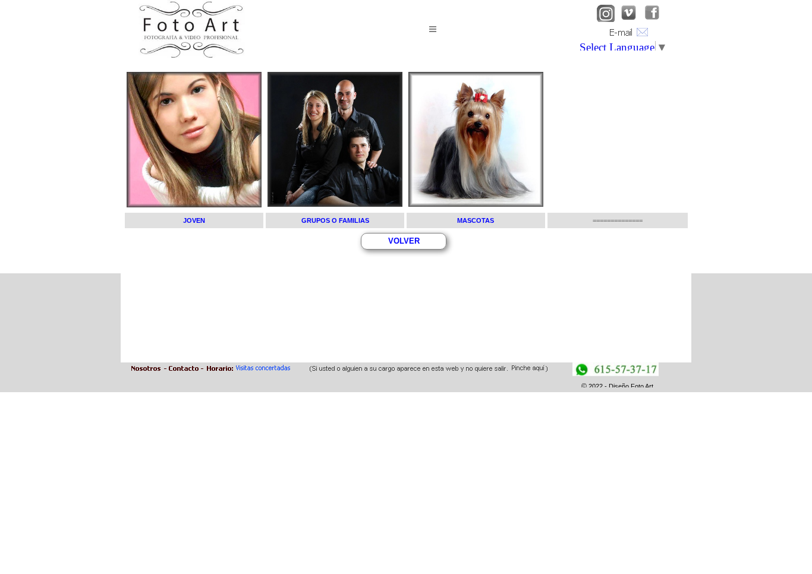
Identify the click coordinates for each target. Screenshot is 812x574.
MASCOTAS (475, 220)
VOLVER (404, 240)
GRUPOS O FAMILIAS (335, 220)
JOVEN (194, 220)
